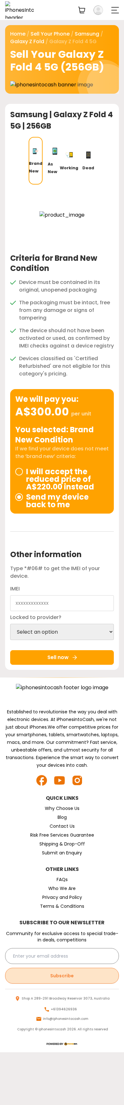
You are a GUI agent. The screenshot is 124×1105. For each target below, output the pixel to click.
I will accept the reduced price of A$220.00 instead (60, 479)
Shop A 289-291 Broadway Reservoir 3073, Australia (66, 998)
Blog (62, 817)
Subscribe (62, 976)
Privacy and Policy (62, 897)
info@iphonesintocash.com (65, 1018)
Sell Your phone (50, 33)
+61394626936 (64, 1009)
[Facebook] (44, 780)
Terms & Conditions (62, 906)
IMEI (15, 588)
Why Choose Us (62, 808)
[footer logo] (62, 694)
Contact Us (62, 826)
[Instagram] (80, 780)
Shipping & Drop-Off (62, 844)
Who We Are (62, 888)
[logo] (62, 1044)
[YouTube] (62, 780)
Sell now (58, 657)
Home (17, 33)
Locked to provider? (35, 617)
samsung (87, 33)
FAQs (62, 879)
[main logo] (19, 10)
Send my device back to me (57, 501)
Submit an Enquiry (62, 853)
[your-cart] (81, 10)
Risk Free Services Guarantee (62, 835)
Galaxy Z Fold (27, 41)
